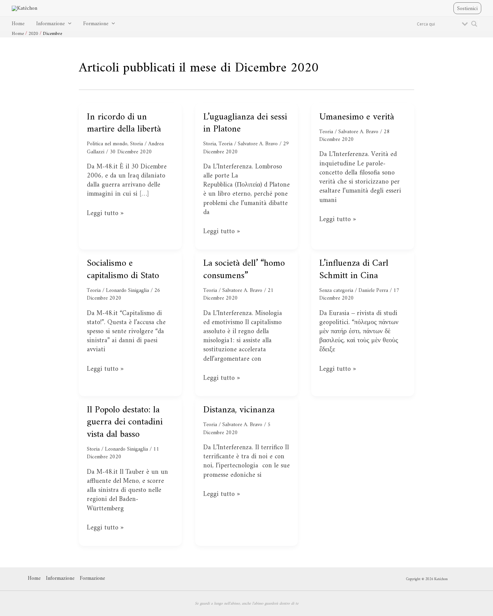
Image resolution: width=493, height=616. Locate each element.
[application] (68, 24)
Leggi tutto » (105, 213)
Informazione (50, 24)
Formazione (95, 24)
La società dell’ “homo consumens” (244, 269)
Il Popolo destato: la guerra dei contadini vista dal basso (125, 422)
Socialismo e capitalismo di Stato (123, 269)
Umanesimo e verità (356, 117)
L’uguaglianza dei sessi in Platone (245, 123)
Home (18, 24)
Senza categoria (336, 290)
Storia (136, 144)
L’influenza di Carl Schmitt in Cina (353, 269)
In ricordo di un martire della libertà (124, 123)
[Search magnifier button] (474, 24)
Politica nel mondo (107, 144)
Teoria (225, 144)
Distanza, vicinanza (239, 410)
